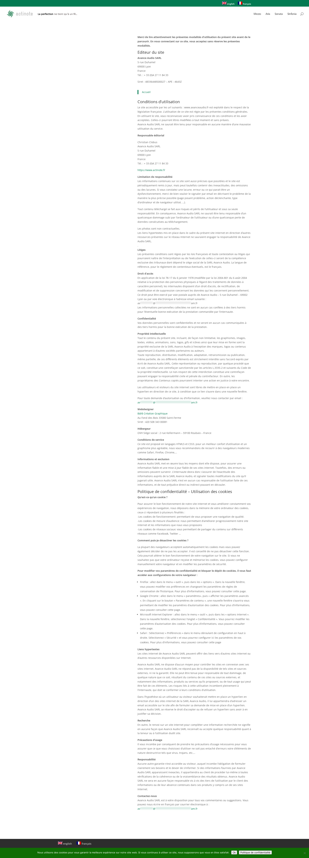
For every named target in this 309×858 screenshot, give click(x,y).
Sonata (279, 14)
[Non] (304, 853)
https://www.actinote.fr (151, 170)
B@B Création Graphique (153, 413)
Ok (234, 852)
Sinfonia (291, 14)
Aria (268, 14)
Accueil (146, 92)
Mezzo (257, 14)
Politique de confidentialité (255, 852)
